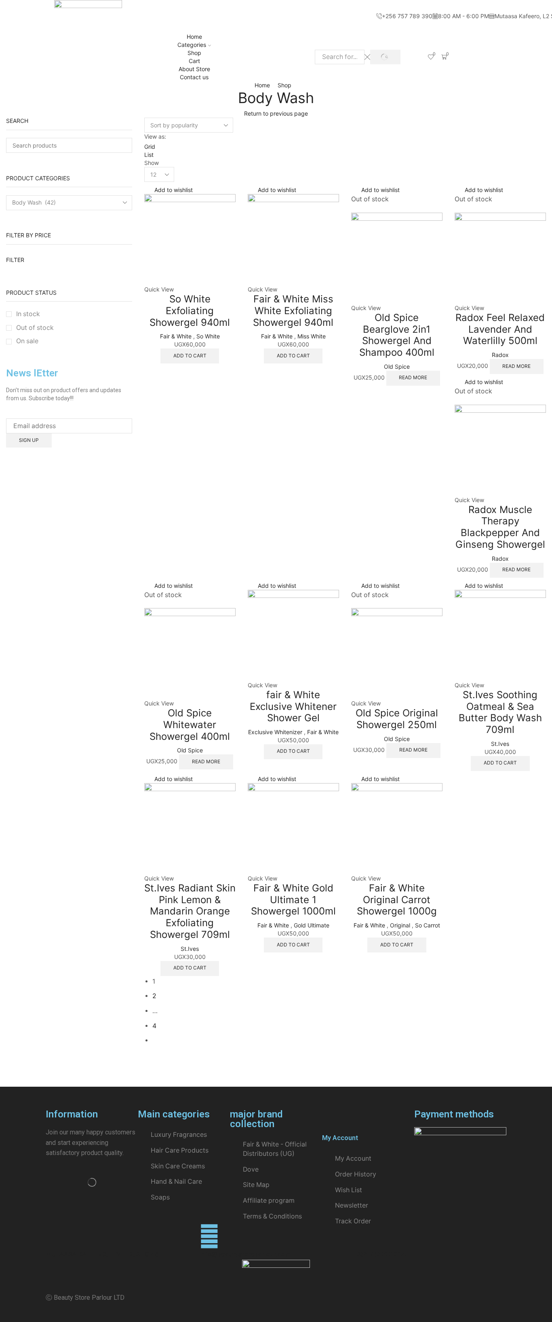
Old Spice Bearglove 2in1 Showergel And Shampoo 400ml (396, 335)
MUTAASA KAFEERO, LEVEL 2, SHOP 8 (102, 1254)
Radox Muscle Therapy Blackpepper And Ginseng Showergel (500, 527)
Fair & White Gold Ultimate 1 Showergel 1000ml (293, 899)
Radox (500, 354)
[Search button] (385, 57)
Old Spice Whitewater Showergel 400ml (190, 724)
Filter (15, 259)
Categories (191, 44)
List (149, 154)
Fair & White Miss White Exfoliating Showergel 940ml (293, 310)
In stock (28, 314)
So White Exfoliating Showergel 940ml (190, 310)
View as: (155, 136)
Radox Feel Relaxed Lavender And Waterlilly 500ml (500, 329)
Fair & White (176, 336)
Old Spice (397, 366)
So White (208, 336)
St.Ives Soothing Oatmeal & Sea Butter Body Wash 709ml (500, 712)
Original (400, 925)
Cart (194, 60)
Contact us (194, 77)
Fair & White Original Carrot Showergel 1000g (397, 899)
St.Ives (500, 743)
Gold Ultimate (311, 925)
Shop (194, 52)
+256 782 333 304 (379, 1254)
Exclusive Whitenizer (275, 732)
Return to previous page (276, 113)
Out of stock (35, 328)
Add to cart (189, 356)
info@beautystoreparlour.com (245, 1254)
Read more (413, 377)
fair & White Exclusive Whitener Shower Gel (293, 706)
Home (194, 36)
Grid (149, 146)
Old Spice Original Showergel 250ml (397, 719)
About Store (194, 68)
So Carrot (427, 925)
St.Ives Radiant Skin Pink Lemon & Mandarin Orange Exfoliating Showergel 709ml (190, 911)
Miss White (311, 336)
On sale (27, 341)
